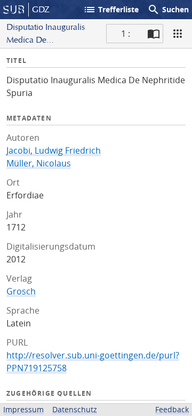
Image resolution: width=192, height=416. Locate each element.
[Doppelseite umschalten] (153, 33)
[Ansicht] (177, 33)
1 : (125, 33)
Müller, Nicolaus (38, 163)
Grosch (21, 291)
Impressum (23, 409)
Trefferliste (111, 9)
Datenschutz (74, 409)
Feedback (172, 409)
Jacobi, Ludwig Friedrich (53, 150)
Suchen (168, 9)
